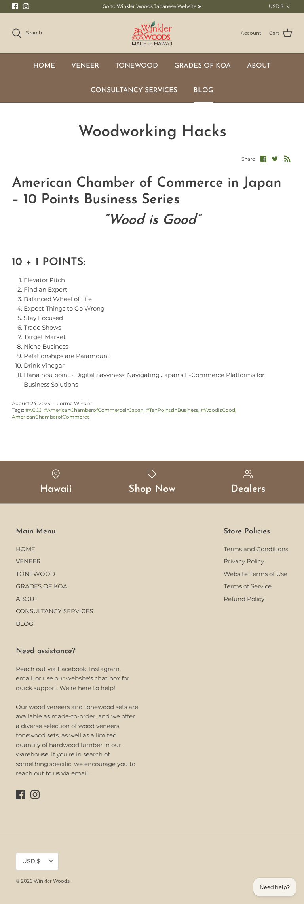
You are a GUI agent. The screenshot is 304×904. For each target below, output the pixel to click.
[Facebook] (15, 6)
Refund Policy (244, 599)
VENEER (85, 66)
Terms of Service (248, 586)
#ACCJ (33, 410)
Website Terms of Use (255, 574)
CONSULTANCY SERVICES (134, 90)
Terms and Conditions (256, 549)
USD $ (276, 6)
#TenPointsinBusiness (172, 410)
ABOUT (259, 66)
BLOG (203, 90)
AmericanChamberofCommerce (51, 417)
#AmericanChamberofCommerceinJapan (94, 410)
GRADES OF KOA (202, 66)
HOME (44, 66)
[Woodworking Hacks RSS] (287, 158)
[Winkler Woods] (152, 33)
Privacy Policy (244, 561)
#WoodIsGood (218, 410)
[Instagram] (26, 6)
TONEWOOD (136, 66)
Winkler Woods (52, 881)
